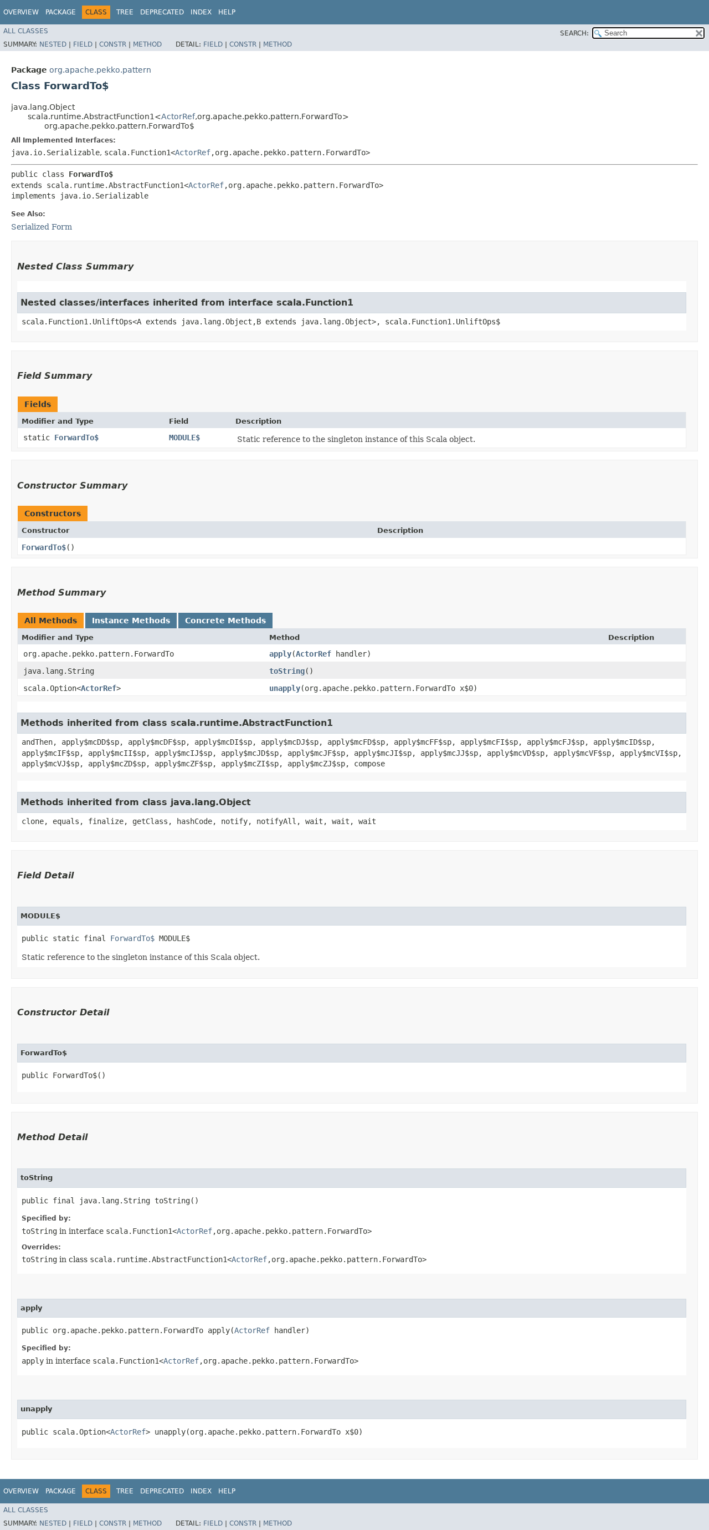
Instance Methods (131, 620)
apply (280, 653)
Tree (124, 12)
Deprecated (162, 12)
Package (60, 12)
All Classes (25, 31)
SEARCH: (574, 33)
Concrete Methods (225, 620)
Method (147, 44)
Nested (52, 44)
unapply (284, 688)
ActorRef (178, 116)
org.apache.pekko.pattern (100, 69)
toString (287, 671)
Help (226, 12)
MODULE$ (184, 437)
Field (83, 44)
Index (201, 12)
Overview (21, 12)
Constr (112, 44)
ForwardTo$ (76, 437)
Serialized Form (41, 226)
